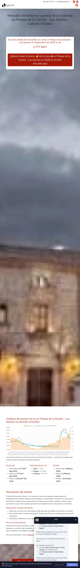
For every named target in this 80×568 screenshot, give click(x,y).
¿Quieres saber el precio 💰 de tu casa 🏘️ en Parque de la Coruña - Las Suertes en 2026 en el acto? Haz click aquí (40, 60)
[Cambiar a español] (73, 2)
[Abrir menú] (76, 5)
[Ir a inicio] (8, 6)
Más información (7, 566)
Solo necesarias (59, 565)
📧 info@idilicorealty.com (62, 2)
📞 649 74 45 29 (48, 2)
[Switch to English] (77, 2)
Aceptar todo (72, 565)
